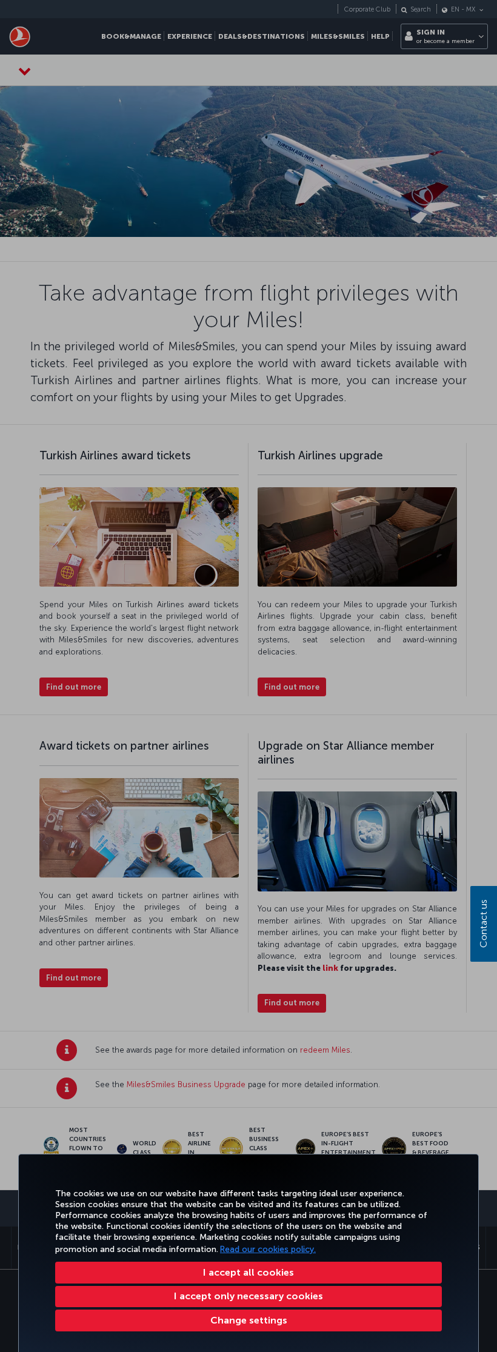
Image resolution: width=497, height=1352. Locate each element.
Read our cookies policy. (268, 1249)
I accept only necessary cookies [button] (248, 1296)
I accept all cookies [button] (248, 1272)
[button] (248, 1320)
